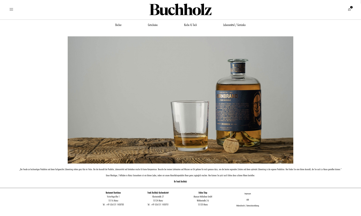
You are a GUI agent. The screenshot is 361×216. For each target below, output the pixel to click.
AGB (247, 200)
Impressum (248, 194)
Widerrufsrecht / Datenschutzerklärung (247, 206)
